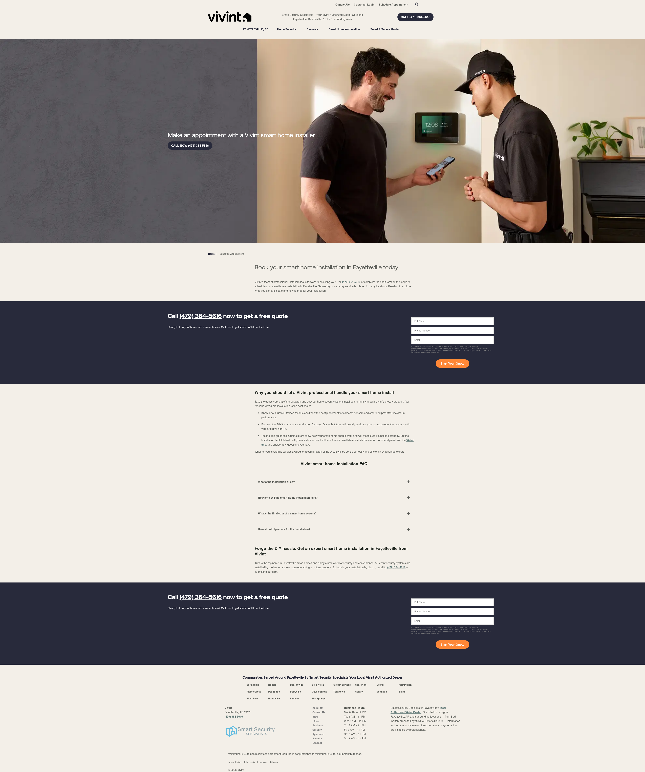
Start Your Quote (452, 363)
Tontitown (339, 691)
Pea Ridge (274, 691)
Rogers (272, 684)
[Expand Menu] (297, 29)
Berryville (295, 691)
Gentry (359, 691)
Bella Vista (318, 684)
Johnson (382, 691)
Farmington (405, 684)
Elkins (401, 691)
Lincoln (294, 698)
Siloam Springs (342, 684)
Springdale (253, 684)
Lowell (380, 684)
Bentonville (296, 684)
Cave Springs (319, 691)
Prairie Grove (254, 691)
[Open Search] (416, 4)
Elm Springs (319, 698)
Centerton (361, 684)
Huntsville (274, 698)
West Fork (252, 698)
